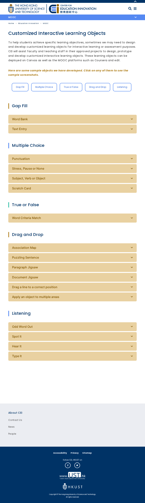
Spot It (17, 336)
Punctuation (21, 159)
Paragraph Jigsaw (25, 267)
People (12, 433)
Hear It (17, 346)
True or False (71, 87)
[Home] (72, 9)
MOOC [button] (12, 17)
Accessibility (60, 453)
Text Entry (19, 129)
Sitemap (87, 453)
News (11, 426)
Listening (122, 87)
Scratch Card (21, 188)
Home (11, 23)
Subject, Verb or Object (28, 178)
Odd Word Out (22, 326)
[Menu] (135, 8)
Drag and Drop (97, 87)
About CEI (15, 413)
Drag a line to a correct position (34, 287)
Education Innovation (28, 23)
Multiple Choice (44, 87)
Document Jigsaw (25, 277)
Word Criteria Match (26, 218)
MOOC (46, 23)
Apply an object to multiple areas (35, 297)
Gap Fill (20, 87)
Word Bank (20, 119)
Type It (17, 356)
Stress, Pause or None (28, 168)
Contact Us (15, 420)
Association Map (24, 248)
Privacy (75, 453)
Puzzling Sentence (25, 257)
